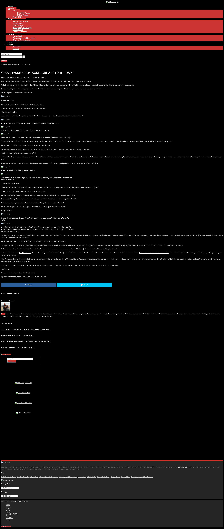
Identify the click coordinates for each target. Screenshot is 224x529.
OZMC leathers (25, 253)
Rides (133, 477)
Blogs (10, 19)
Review (16, 293)
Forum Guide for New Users (24, 38)
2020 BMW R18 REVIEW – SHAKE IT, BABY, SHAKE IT (17, 347)
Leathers (9, 293)
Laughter (62, 477)
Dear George (18, 26)
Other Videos (22, 15)
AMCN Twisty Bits (20, 21)
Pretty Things (106, 477)
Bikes (25, 477)
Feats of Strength (45, 477)
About (10, 44)
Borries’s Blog (18, 23)
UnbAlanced (18, 30)
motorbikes (73, 477)
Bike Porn (20, 477)
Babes (14, 477)
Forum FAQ (17, 36)
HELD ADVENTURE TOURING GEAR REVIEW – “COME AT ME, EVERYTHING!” (25, 329)
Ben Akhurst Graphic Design (19, 501)
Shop (10, 42)
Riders (128, 477)
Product (113, 477)
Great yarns (54, 477)
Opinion (99, 477)
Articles (11, 9)
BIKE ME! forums (184, 467)
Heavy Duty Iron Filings (22, 28)
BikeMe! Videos (23, 13)
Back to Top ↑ (6, 354)
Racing (118, 477)
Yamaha (150, 477)
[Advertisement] (23, 440)
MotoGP (67, 477)
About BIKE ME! (11, 514)
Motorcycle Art (82, 477)
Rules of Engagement (21, 40)
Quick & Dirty (18, 17)
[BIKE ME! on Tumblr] (7, 480)
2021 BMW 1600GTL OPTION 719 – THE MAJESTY (16, 335)
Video (15, 11)
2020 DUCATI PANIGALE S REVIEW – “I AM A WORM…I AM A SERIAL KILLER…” (26, 341)
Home (10, 7)
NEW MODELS (91, 477)
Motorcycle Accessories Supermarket (154, 253)
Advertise (17, 47)
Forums (11, 34)
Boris (3, 314)
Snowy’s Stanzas (20, 32)
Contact (16, 49)
